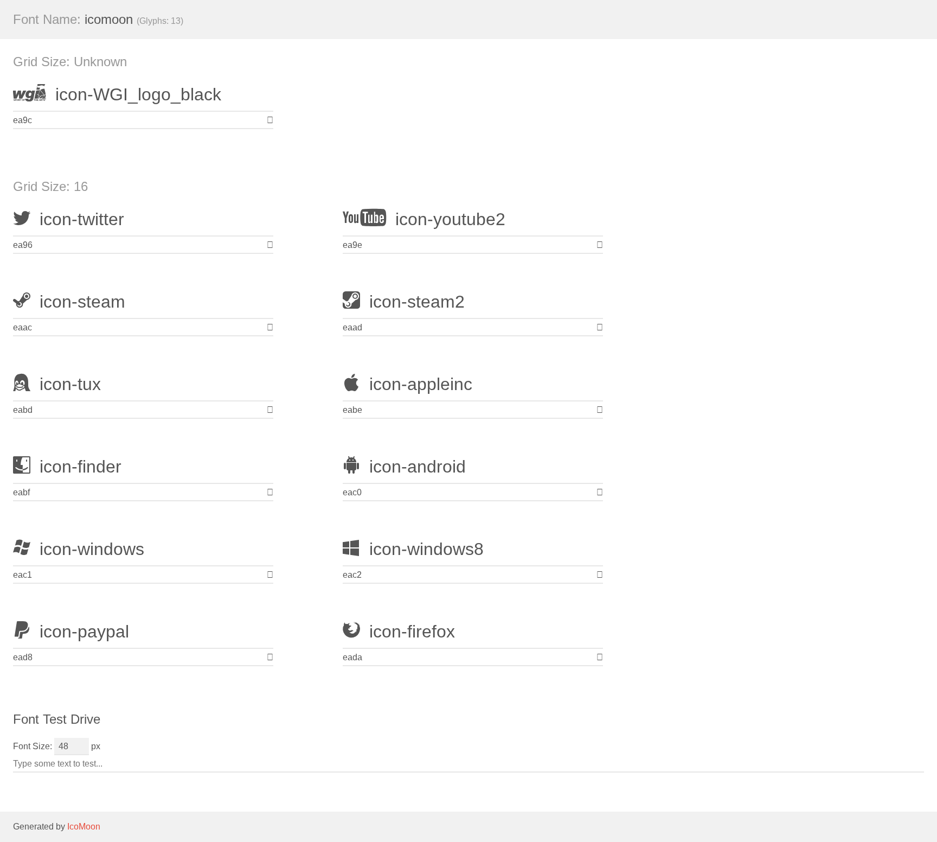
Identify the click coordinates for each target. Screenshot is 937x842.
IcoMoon (83, 826)
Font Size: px (56, 746)
